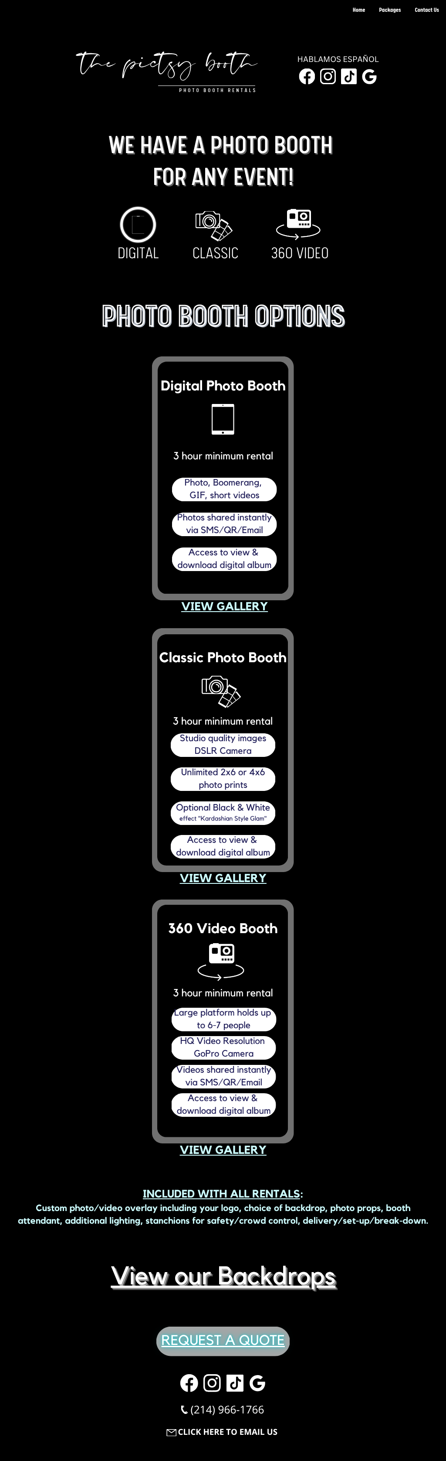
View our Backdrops (223, 1277)
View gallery (224, 607)
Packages (390, 10)
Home (359, 10)
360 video (300, 255)
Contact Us (427, 10)
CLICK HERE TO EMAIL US (227, 1432)
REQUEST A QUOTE (223, 1341)
